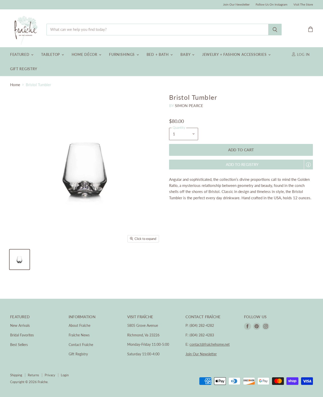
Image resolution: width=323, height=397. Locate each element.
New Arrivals (20, 325)
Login (65, 375)
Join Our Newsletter (236, 4)
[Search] (275, 29)
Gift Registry (23, 69)
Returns (33, 375)
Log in (303, 54)
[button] (241, 164)
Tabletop (51, 54)
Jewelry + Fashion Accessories (235, 54)
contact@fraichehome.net (210, 344)
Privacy (50, 375)
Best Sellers (19, 344)
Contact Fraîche (81, 344)
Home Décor (85, 54)
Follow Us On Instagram (271, 4)
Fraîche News (79, 335)
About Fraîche (79, 325)
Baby (186, 54)
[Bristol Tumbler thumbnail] (20, 259)
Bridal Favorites (22, 335)
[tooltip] (308, 164)
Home (15, 85)
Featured (20, 54)
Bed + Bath (158, 54)
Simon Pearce (189, 105)
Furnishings (122, 54)
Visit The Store (303, 4)
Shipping (16, 375)
